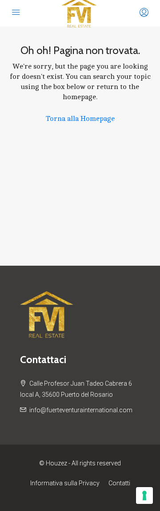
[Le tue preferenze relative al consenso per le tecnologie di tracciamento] (144, 495)
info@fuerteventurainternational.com (80, 410)
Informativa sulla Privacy (65, 483)
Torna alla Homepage (80, 119)
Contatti (119, 483)
